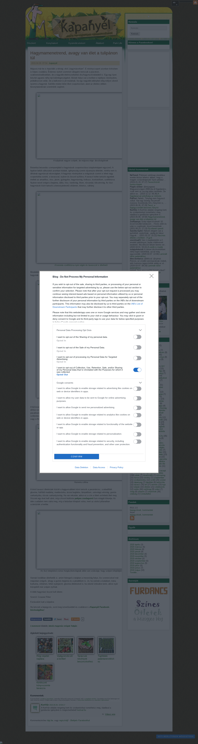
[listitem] (99, 330)
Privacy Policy (116, 467)
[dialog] (99, 372)
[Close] (152, 277)
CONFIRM (76, 456)
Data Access (99, 467)
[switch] (137, 337)
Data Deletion (81, 467)
